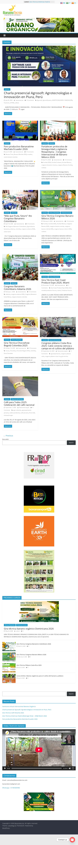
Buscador (5, 439)
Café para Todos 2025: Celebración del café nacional (19, 403)
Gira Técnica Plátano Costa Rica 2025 (29, 665)
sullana (17, 103)
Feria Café (32, 413)
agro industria (17, 410)
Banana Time (9, 154)
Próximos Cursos (66, 213)
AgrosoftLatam (47, 100)
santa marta (7, 231)
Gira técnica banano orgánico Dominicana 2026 (29, 628)
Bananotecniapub (63, 351)
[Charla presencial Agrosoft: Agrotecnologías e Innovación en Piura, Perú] (39, 47)
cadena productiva (14, 413)
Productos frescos (67, 290)
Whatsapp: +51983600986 (11, 788)
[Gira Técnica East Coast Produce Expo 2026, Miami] (58, 255)
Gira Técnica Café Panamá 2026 (40, 2)
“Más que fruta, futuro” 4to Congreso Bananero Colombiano (18, 218)
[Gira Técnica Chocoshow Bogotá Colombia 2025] (20, 318)
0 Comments (30, 100)
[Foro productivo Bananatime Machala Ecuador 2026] (20, 122)
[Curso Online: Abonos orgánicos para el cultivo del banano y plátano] (9, 675)
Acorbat (45, 224)
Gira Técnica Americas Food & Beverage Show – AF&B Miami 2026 (24, 716)
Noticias (51, 143)
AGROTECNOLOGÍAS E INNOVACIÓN (62, 100)
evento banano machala (10, 157)
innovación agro (8, 415)
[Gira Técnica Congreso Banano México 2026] (58, 191)
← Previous (8, 435)
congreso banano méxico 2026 (62, 229)
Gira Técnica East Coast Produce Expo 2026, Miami (55, 281)
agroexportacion (55, 354)
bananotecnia (20, 100)
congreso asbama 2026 (28, 229)
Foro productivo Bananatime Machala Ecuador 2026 (19, 148)
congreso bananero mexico (49, 165)
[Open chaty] (72, 839)
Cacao (7, 351)
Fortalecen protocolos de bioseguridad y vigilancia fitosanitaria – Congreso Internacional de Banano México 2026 (54, 152)
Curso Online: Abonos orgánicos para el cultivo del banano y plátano (40, 676)
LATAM (12, 103)
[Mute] (70, 768)
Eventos (7, 89)
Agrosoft (39, 100)
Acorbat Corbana (56, 162)
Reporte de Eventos (54, 340)
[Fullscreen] (73, 768)
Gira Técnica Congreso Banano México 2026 (57, 217)
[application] (39, 749)
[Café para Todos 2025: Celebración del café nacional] (20, 378)
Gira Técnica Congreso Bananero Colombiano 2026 (34, 644)
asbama (12, 229)
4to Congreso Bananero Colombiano (16, 226)
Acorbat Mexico (66, 162)
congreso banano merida (57, 226)
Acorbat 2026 (47, 162)
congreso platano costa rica (53, 356)
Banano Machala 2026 (20, 154)
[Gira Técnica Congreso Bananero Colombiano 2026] (9, 643)
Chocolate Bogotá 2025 (23, 351)
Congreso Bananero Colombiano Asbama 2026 (17, 287)
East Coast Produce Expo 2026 (59, 288)
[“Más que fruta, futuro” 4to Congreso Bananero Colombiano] (20, 191)
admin (18, 631)
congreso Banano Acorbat (65, 165)
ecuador (29, 154)
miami (59, 290)
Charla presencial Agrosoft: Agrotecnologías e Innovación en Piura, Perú (38, 95)
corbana (43, 167)
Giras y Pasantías (54, 213)
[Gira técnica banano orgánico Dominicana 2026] (39, 602)
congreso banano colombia (19, 297)
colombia (18, 229)
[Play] (5, 768)
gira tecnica (64, 356)
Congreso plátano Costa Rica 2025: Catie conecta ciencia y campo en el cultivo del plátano (57, 345)
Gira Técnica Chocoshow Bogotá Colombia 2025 (16, 344)
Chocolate (13, 351)
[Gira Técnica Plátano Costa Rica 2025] (9, 664)
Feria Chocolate (8, 353)
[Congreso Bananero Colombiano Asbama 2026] (20, 255)
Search (71, 443)
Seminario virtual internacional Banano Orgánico (19, 706)
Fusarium (6, 103)
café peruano (24, 413)
